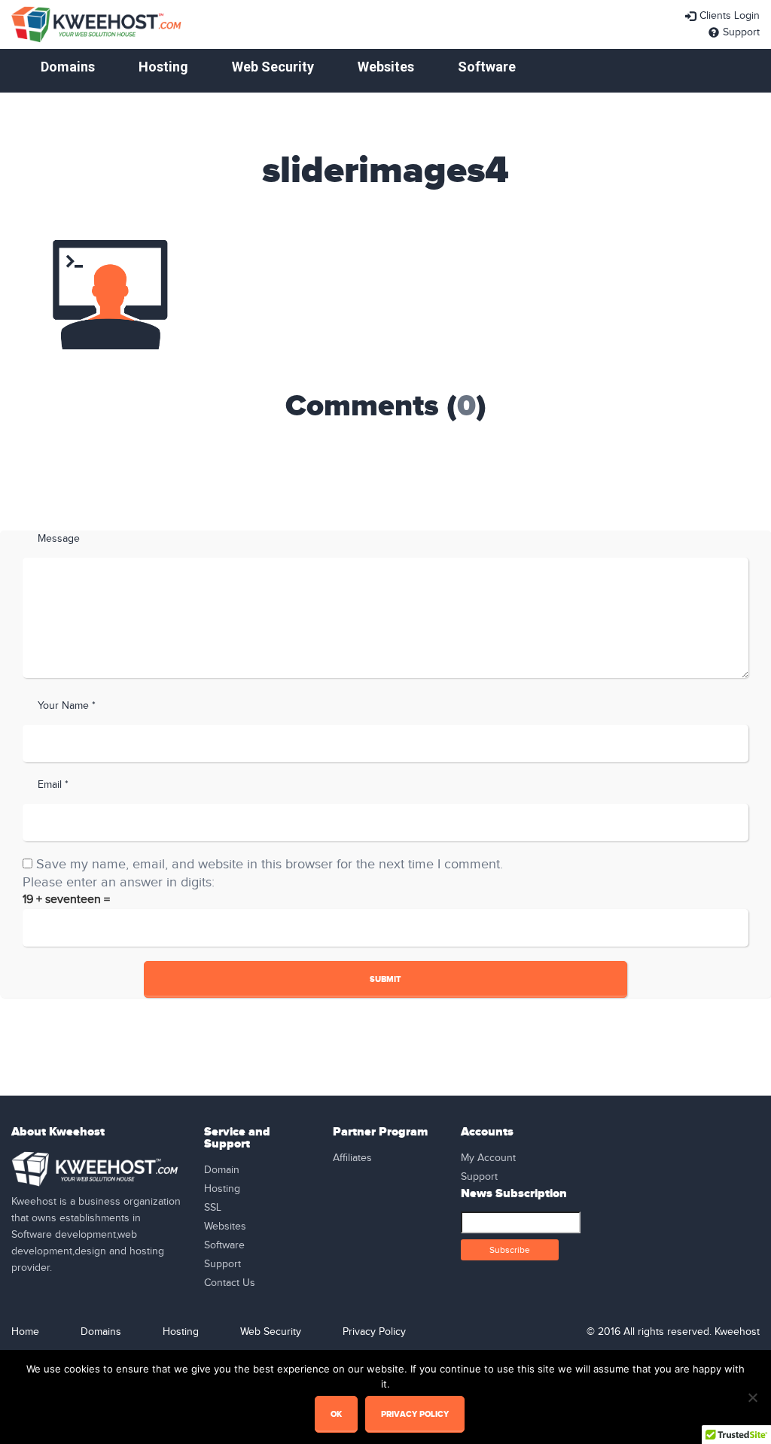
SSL (212, 1208)
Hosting (163, 66)
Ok (336, 1414)
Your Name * (67, 706)
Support (741, 32)
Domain (221, 1170)
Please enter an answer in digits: (119, 882)
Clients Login (729, 16)
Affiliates (352, 1158)
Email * (53, 785)
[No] (752, 1397)
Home (25, 1332)
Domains (68, 66)
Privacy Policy (374, 1332)
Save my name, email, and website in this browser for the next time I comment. (269, 864)
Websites (386, 66)
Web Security (273, 66)
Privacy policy (415, 1414)
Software (487, 66)
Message (59, 539)
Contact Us (229, 1283)
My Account (488, 1158)
